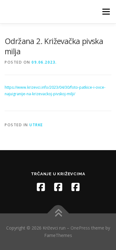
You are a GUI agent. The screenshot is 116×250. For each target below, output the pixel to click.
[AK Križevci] (58, 187)
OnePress (80, 228)
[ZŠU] (75, 187)
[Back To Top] (58, 214)
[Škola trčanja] (40, 187)
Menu (106, 11)
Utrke (36, 124)
